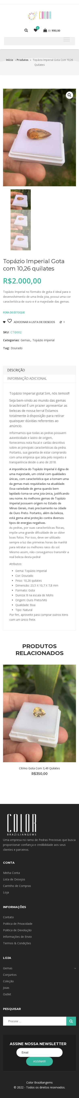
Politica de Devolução (17, 930)
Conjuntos (10, 975)
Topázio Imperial (43, 340)
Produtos (22, 60)
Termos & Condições (17, 943)
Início (9, 60)
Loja (6, 892)
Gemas (25, 340)
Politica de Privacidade (17, 924)
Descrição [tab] (16, 370)
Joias (6, 988)
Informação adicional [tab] (27, 378)
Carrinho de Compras (17, 886)
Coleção (8, 981)
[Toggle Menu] (66, 39)
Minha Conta (11, 873)
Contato (8, 917)
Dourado (16, 348)
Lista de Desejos (14, 879)
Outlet (7, 994)
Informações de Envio (17, 937)
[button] (69, 95)
